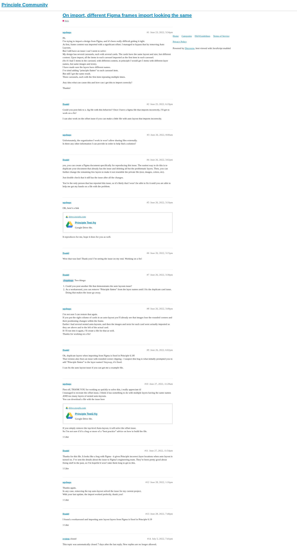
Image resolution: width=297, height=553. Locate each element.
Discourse (189, 48)
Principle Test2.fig (86, 413)
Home (176, 36)
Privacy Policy (180, 41)
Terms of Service (221, 36)
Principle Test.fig (85, 222)
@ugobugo (68, 280)
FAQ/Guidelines (202, 36)
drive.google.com (77, 217)
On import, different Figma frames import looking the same (127, 15)
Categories (187, 36)
